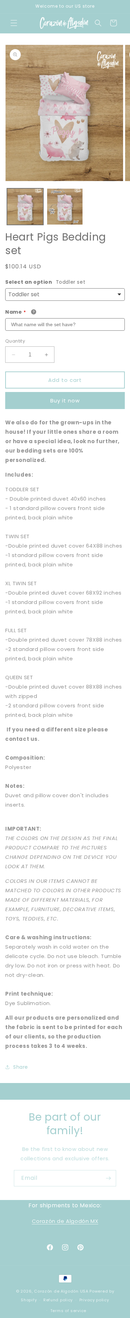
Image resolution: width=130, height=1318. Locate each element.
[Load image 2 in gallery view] (65, 206)
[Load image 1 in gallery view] (25, 206)
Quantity (15, 341)
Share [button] (20, 1067)
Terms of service (68, 1310)
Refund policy (58, 1300)
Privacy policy (94, 1300)
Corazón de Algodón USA (61, 1291)
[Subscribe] (108, 1178)
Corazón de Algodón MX (65, 1221)
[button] (13, 23)
